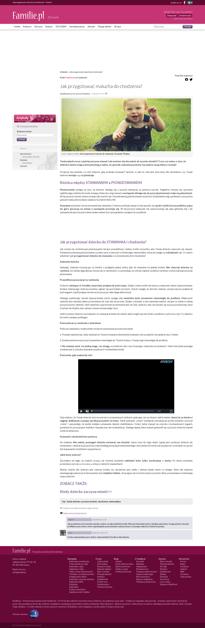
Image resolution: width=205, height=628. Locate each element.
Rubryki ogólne (104, 569)
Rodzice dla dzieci (77, 589)
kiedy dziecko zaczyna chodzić (82, 501)
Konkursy (27, 26)
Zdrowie (91, 26)
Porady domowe (104, 587)
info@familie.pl (19, 572)
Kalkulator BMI (76, 581)
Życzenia (184, 574)
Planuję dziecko (104, 26)
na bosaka (84, 463)
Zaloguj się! (171, 15)
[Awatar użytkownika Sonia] (63, 533)
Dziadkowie (102, 579)
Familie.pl (69, 77)
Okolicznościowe (123, 571)
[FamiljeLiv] (190, 2)
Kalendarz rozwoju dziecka (81, 579)
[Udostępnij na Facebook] (186, 80)
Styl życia (38, 26)
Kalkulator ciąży (76, 569)
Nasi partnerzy (143, 576)
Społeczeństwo (122, 566)
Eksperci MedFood (168, 584)
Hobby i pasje (121, 569)
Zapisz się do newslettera (183, 18)
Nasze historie (25, 154)
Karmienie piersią (76, 26)
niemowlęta (115, 501)
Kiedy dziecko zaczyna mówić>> (86, 491)
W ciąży (117, 26)
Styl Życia (164, 579)
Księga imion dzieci (78, 576)
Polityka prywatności (146, 581)
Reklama (140, 564)
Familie (17, 26)
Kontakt (140, 561)
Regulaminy (141, 566)
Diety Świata (27, 163)
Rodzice (48, 26)
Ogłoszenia (102, 561)
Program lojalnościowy (146, 571)
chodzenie (103, 501)
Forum (183, 561)
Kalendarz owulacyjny (79, 561)
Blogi (182, 564)
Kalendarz (73, 587)
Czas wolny (165, 581)
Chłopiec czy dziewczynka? (81, 574)
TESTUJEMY (60, 26)
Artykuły (23, 148)
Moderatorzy (142, 569)
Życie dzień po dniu (124, 564)
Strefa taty (102, 581)
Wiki (182, 571)
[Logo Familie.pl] (28, 16)
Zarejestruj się (185, 15)
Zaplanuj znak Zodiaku (79, 592)
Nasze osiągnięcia (144, 579)
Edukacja (73, 584)
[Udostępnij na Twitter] (191, 80)
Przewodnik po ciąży (78, 564)
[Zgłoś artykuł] (106, 93)
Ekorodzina (102, 564)
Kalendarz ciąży (76, 566)
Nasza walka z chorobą (30, 157)
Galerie (183, 569)
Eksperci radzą (104, 566)
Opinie (118, 561)
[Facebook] (185, 3)
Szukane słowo (24, 131)
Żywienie (23, 160)
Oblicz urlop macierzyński (81, 571)
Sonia (70, 533)
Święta (163, 574)
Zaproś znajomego (144, 574)
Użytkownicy (103, 584)
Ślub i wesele (103, 571)
